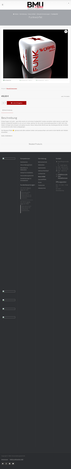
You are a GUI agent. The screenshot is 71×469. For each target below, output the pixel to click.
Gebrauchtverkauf (43, 171)
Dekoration (41, 165)
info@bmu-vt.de (62, 174)
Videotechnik (42, 188)
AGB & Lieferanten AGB (16, 459)
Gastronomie (42, 168)
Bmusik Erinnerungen (12, 88)
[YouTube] (13, 463)
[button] (65, 31)
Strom (40, 182)
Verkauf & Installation (26, 172)
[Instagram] (9, 463)
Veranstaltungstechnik (26, 175)
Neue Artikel (41, 176)
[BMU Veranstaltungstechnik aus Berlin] (35, 5)
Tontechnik (41, 185)
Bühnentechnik (42, 162)
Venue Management (26, 165)
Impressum (4, 459)
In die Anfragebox (17, 103)
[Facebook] (6, 463)
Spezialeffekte (42, 179)
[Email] (2, 463)
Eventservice (24, 162)
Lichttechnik (41, 173)
